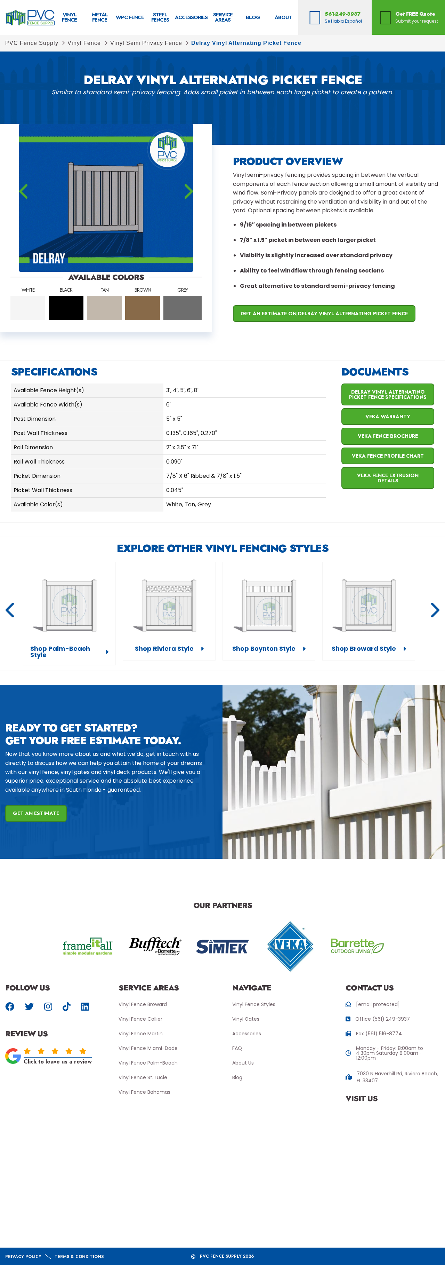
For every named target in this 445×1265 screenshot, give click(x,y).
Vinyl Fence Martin (141, 1033)
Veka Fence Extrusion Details (388, 478)
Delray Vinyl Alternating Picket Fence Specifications (388, 394)
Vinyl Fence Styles (253, 1004)
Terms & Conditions (79, 1256)
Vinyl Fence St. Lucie (143, 1077)
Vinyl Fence (84, 43)
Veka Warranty (387, 416)
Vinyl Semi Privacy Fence (146, 43)
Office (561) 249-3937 (382, 1019)
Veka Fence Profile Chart (388, 455)
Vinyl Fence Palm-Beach (148, 1062)
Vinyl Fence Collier (140, 1019)
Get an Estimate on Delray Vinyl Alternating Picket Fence (324, 313)
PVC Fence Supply (31, 43)
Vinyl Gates (245, 1019)
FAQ (237, 1048)
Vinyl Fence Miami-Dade (148, 1048)
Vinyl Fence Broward (143, 1004)
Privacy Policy (23, 1256)
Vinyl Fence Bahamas (144, 1092)
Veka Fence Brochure (388, 436)
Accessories (246, 1033)
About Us (243, 1062)
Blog (237, 1077)
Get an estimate (36, 813)
